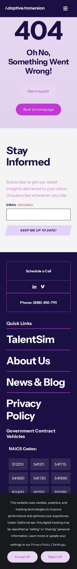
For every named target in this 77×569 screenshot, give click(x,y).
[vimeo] (42, 287)
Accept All (22, 557)
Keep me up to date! (38, 230)
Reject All (55, 557)
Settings (59, 545)
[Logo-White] (25, 8)
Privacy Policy (40, 545)
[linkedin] (34, 287)
